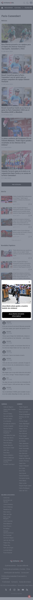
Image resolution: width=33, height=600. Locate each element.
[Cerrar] (29, 282)
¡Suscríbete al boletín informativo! (16, 315)
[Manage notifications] (29, 596)
